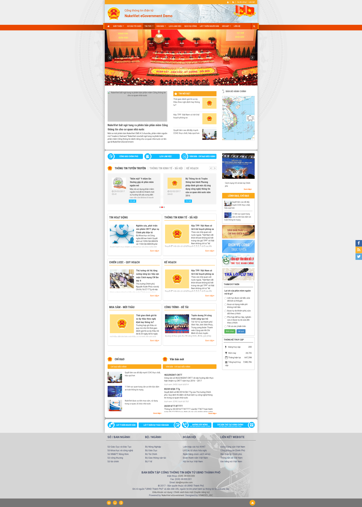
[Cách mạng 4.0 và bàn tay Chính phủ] (238, 166)
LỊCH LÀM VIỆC (165, 156)
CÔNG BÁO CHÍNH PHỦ (128, 156)
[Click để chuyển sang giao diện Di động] (121, 503)
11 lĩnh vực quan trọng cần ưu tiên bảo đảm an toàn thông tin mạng (142, 388)
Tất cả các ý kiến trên (236, 326)
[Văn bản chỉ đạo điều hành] (238, 231)
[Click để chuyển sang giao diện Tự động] (109, 503)
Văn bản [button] (160, 26)
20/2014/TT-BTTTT (173, 385)
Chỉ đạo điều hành (119, 367)
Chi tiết (133, 201)
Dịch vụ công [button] (190, 26)
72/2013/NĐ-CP (171, 404)
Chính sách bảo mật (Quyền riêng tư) (192, 492)
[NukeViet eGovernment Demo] (113, 13)
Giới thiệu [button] (118, 26)
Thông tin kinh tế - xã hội (166, 168)
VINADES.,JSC (205, 495)
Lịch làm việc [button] (175, 26)
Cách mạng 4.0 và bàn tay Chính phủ (237, 184)
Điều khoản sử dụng (162, 492)
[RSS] (233, 2)
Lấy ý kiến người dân (125, 425)
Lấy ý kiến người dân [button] (209, 26)
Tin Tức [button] (148, 26)
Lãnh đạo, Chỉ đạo (238, 195)
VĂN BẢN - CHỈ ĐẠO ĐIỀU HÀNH (202, 156)
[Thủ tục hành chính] (238, 260)
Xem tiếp (154, 251)
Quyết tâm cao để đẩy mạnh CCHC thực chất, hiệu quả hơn (186, 131)
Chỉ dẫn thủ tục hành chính (230, 425)
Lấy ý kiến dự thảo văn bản (156, 425)
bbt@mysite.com (184, 482)
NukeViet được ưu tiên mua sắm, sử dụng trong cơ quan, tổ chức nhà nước (143, 182)
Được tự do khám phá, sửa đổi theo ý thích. (239, 312)
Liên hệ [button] (237, 26)
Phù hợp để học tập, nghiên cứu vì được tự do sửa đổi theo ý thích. (239, 320)
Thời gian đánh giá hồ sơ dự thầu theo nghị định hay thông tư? (186, 102)
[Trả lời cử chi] (238, 274)
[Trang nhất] (109, 26)
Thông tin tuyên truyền (130, 168)
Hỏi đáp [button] (225, 26)
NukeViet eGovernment (172, 495)
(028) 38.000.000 (186, 476)
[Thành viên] (228, 2)
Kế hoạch (192, 168)
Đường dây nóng (200, 425)
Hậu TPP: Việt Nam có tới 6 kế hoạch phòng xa (186, 116)
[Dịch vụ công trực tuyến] (238, 246)
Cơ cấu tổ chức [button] (134, 26)
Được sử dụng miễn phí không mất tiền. (237, 305)
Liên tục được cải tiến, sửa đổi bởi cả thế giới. (238, 299)
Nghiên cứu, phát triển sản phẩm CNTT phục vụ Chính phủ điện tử (147, 229)
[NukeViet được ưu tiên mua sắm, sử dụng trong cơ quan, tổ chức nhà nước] (120, 184)
